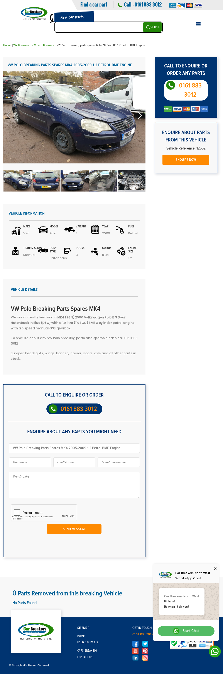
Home (7, 45)
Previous (9, 115)
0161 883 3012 (148, 4)
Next (139, 115)
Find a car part (93, 4)
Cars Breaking (87, 650)
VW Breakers (21, 45)
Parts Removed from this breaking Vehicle (67, 593)
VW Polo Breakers (43, 45)
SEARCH (155, 27)
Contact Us (85, 657)
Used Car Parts (87, 642)
